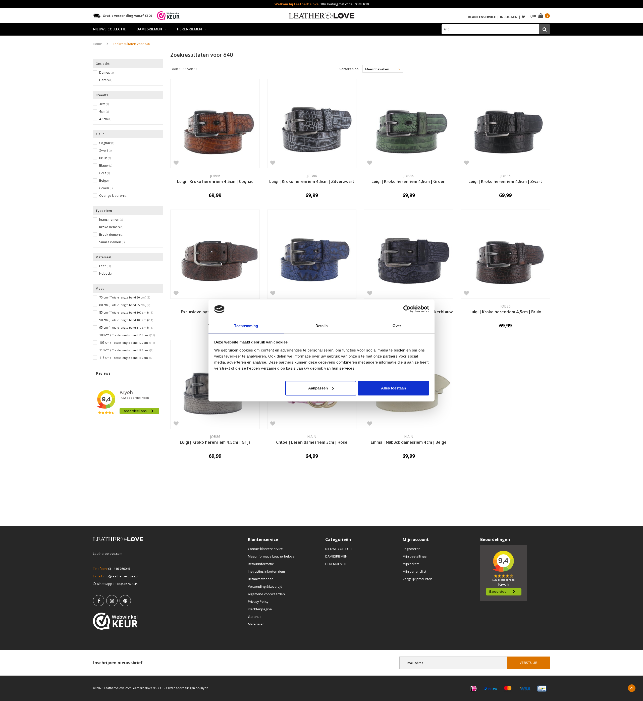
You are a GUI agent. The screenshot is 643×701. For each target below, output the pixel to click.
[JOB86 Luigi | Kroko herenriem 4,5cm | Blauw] (311, 254)
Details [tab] (321, 326)
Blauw (105, 165)
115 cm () (126, 358)
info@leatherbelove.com (121, 576)
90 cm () (126, 320)
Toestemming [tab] (246, 326)
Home (97, 43)
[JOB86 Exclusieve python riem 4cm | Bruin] (214, 254)
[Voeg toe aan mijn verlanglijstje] (176, 162)
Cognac (106, 143)
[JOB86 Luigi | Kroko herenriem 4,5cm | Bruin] (505, 254)
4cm (104, 111)
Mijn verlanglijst (414, 571)
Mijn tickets (411, 564)
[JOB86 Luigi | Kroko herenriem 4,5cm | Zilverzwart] (311, 123)
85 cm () (126, 312)
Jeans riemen (111, 219)
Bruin (105, 158)
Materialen (256, 624)
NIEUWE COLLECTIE (109, 29)
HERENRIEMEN (189, 29)
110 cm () (126, 350)
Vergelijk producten (417, 579)
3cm (104, 104)
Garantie (254, 616)
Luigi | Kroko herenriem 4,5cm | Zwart (505, 181)
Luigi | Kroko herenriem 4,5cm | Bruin (505, 312)
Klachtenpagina (260, 609)
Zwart (105, 150)
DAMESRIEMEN (149, 29)
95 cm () (126, 327)
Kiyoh (204, 688)
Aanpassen (318, 388)
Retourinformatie (261, 564)
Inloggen (508, 17)
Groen (106, 188)
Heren (105, 80)
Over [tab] (397, 326)
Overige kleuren (113, 195)
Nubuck (106, 273)
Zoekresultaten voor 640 (131, 43)
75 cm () (124, 297)
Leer (105, 266)
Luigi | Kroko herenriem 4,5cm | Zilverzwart (311, 181)
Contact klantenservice (265, 548)
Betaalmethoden (261, 579)
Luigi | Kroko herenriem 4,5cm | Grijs (215, 442)
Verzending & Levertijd (265, 586)
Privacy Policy (258, 601)
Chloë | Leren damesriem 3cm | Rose (311, 442)
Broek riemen (111, 234)
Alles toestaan (393, 388)
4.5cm (105, 119)
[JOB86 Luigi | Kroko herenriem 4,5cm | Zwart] (505, 123)
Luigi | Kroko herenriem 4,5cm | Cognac (215, 181)
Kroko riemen (111, 227)
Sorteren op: (349, 69)
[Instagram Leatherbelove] (112, 600)
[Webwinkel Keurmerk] (168, 15)
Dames (106, 72)
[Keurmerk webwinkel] (115, 621)
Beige (105, 180)
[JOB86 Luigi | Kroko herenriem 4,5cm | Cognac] (214, 123)
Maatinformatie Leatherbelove (271, 556)
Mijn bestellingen (415, 556)
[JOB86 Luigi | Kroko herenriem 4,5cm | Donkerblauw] (408, 254)
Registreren (411, 548)
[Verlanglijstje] (523, 17)
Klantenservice (482, 17)
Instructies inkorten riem (266, 571)
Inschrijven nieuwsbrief (118, 663)
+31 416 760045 (119, 568)
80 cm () (124, 305)
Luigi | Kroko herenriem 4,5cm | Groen (408, 181)
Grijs (104, 173)
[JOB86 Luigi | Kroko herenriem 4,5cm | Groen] (408, 123)
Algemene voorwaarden (266, 594)
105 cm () (127, 342)
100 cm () (127, 335)
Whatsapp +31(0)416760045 (117, 583)
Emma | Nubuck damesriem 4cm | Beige (409, 442)
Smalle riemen (112, 242)
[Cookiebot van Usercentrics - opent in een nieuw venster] (407, 309)
